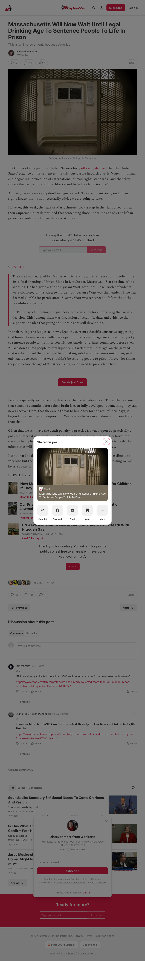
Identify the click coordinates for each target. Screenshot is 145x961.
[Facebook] (57, 510)
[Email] (72, 510)
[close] (106, 441)
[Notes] (87, 510)
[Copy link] (42, 510)
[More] (102, 510)
